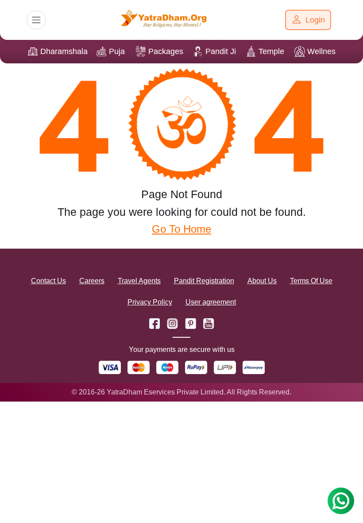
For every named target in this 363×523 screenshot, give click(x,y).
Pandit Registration (204, 281)
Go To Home (181, 229)
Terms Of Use (311, 281)
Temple (271, 51)
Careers (91, 281)
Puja (117, 51)
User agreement (210, 302)
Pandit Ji (220, 51)
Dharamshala (64, 51)
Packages (165, 51)
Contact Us (48, 281)
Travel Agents (139, 281)
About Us (262, 281)
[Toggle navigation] (36, 20)
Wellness (323, 51)
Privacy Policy (149, 302)
